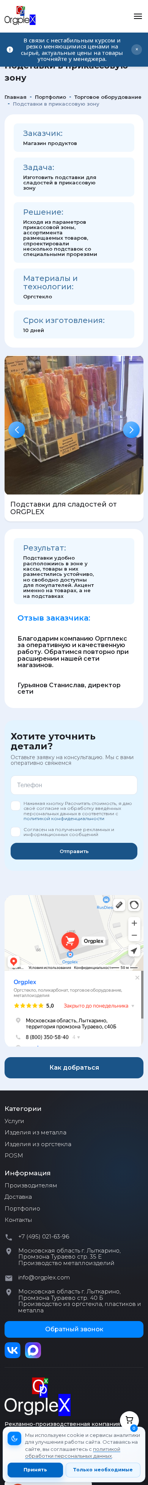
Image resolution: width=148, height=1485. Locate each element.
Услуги (14, 1121)
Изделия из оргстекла (38, 1144)
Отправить (74, 851)
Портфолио (22, 1208)
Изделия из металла (35, 1132)
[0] (129, 1420)
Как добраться (74, 1067)
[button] (16, 429)
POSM (14, 1155)
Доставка (18, 1196)
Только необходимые (103, 1470)
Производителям (31, 1185)
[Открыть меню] (137, 16)
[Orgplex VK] (12, 1350)
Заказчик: (43, 133)
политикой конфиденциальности (64, 818)
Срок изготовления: (64, 320)
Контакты (18, 1220)
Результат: (44, 548)
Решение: (43, 212)
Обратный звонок (74, 1329)
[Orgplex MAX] (33, 1350)
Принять (35, 1470)
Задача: (38, 167)
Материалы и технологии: (50, 282)
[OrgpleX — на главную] (38, 1396)
